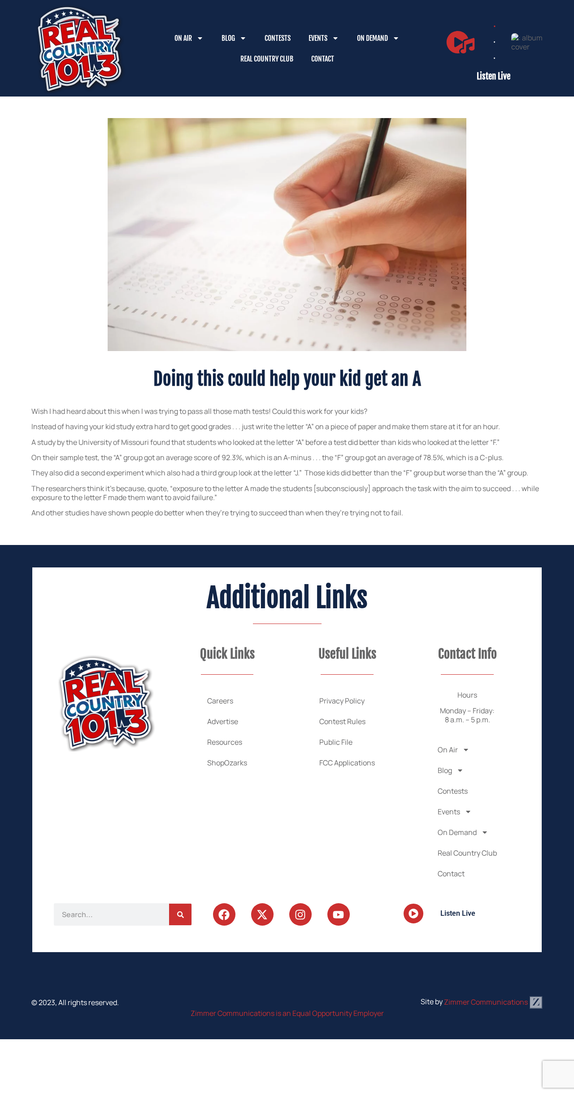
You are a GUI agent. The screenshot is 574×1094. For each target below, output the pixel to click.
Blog (228, 38)
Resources (224, 742)
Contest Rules (342, 721)
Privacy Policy (342, 701)
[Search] (180, 914)
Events (318, 38)
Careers (220, 701)
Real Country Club (266, 58)
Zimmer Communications (486, 1002)
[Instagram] (300, 914)
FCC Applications (347, 763)
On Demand (372, 38)
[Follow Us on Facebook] (224, 914)
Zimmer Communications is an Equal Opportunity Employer (287, 1013)
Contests (278, 38)
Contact (322, 58)
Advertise (222, 721)
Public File (335, 742)
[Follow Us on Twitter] (262, 914)
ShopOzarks (227, 763)
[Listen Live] (460, 42)
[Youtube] (338, 914)
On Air (183, 38)
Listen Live (493, 76)
